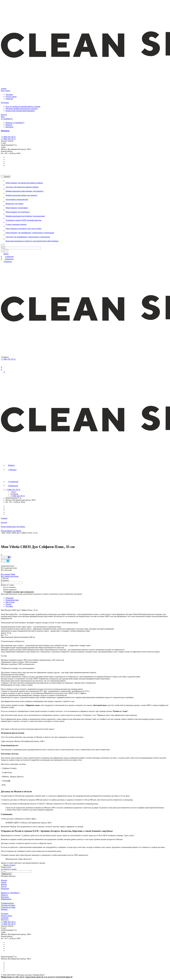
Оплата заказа (11, 97)
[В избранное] (6, 557)
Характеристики (12, 600)
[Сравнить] (5, 561)
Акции (3, 882)
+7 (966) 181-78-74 (8, 137)
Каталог (4, 880)
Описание (10, 598)
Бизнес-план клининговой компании (20, 111)
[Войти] (2, 364)
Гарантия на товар (8, 907)
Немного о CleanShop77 (15, 123)
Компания (5, 889)
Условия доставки (8, 905)
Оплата (8, 604)
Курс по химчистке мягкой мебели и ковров (23, 106)
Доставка (9, 94)
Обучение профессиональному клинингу (22, 109)
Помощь (4, 909)
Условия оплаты (7, 903)
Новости (9, 125)
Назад (13, 492)
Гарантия (9, 99)
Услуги (3, 886)
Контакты (9, 127)
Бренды (4, 884)
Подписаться (6, 874)
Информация (6, 899)
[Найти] (6, 250)
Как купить (10, 602)
